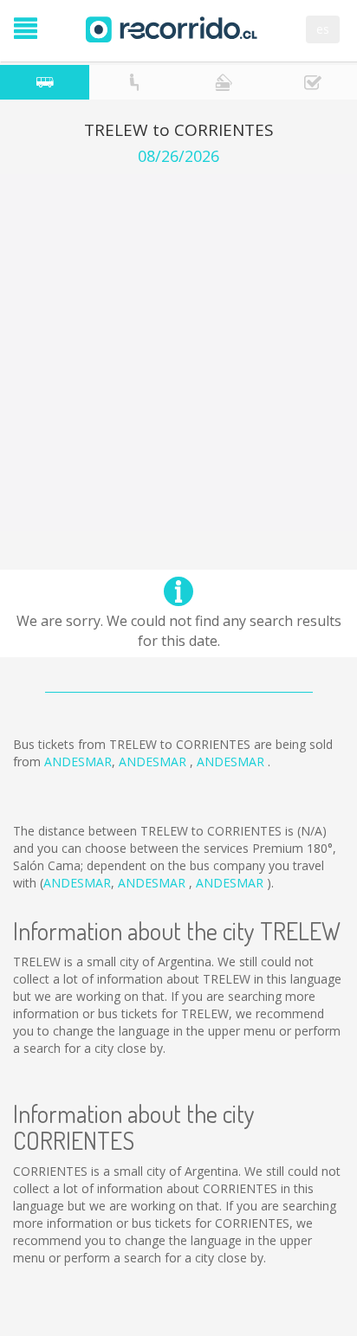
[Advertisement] (178, 352)
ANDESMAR (78, 761)
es (322, 29)
